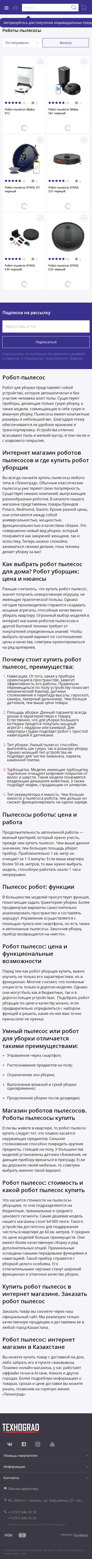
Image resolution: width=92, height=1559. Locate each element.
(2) (24, 181)
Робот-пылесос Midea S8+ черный (63, 111)
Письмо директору (23, 1488)
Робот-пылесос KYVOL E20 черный (63, 267)
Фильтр (66, 42)
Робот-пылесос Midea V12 (20, 111)
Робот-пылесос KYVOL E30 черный (20, 267)
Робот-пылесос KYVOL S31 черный (63, 189)
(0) (24, 103)
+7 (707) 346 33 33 (22, 1518)
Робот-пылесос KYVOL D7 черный (22, 189)
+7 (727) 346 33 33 (22, 1512)
